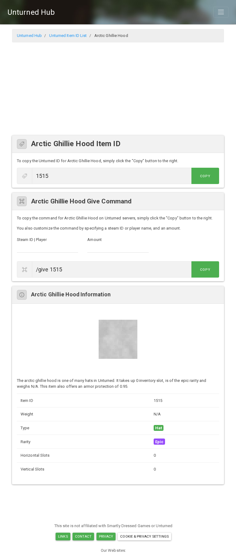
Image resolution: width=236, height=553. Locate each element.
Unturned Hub (31, 12)
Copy (205, 176)
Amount (94, 239)
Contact (83, 536)
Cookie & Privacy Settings (144, 536)
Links (63, 536)
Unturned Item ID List (68, 35)
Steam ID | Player (32, 239)
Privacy (106, 536)
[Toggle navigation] (221, 12)
